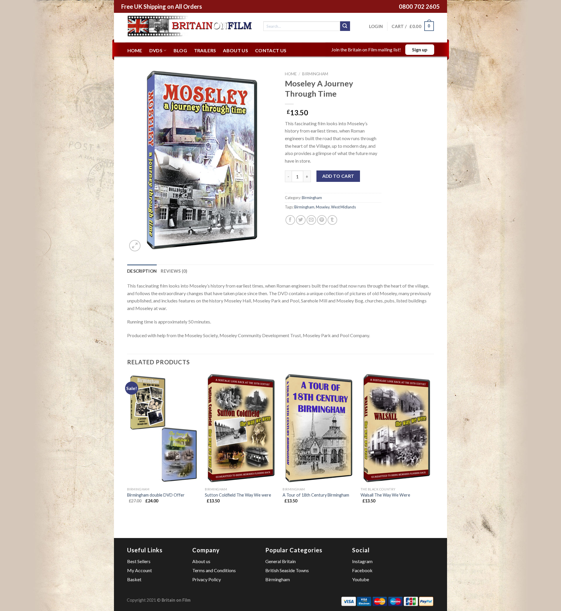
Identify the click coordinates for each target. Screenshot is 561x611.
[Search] (345, 26)
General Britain (280, 561)
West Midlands (343, 207)
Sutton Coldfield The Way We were (238, 494)
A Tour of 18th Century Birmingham (316, 494)
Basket (134, 579)
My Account (139, 570)
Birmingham (315, 74)
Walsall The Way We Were (385, 494)
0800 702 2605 (419, 6)
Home (134, 50)
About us (235, 50)
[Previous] (127, 447)
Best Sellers (138, 561)
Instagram (362, 561)
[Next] (432, 447)
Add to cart (338, 176)
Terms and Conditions (214, 570)
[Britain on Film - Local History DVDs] (190, 26)
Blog (180, 50)
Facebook (362, 570)
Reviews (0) (174, 271)
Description (142, 271)
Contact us (270, 50)
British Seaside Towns (287, 570)
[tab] (142, 270)
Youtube (360, 579)
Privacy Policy (206, 579)
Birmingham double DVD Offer (156, 494)
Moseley (323, 207)
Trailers (205, 50)
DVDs (155, 50)
